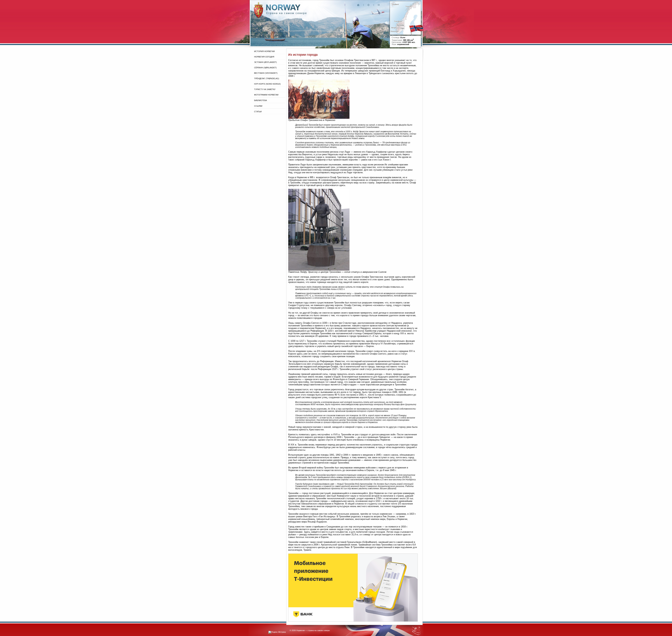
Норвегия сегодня (264, 57)
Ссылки (258, 106)
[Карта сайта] (368, 5)
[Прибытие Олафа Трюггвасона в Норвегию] (318, 118)
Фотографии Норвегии (266, 95)
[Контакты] (379, 5)
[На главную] (358, 5)
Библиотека (260, 100)
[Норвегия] (286, 13)
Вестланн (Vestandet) (266, 73)
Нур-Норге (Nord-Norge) (267, 84)
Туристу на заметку (264, 89)
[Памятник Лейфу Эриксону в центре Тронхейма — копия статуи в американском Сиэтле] (318, 270)
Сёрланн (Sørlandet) (265, 68)
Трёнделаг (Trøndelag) (266, 78)
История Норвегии (264, 51)
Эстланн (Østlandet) (265, 62)
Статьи (258, 112)
